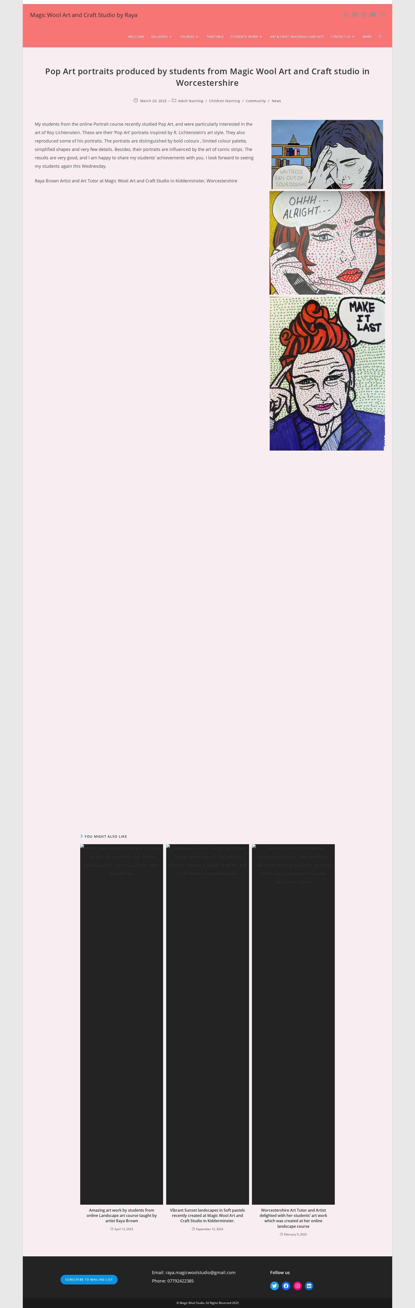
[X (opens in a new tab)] (345, 14)
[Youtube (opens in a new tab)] (373, 14)
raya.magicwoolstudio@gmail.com (201, 1272)
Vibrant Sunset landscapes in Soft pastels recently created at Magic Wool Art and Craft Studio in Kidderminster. (207, 1216)
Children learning (224, 101)
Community (256, 101)
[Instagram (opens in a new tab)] (364, 14)
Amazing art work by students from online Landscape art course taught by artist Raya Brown (122, 1216)
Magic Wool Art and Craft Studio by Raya (83, 15)
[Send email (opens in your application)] (382, 14)
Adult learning (190, 101)
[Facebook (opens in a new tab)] (355, 14)
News (276, 101)
